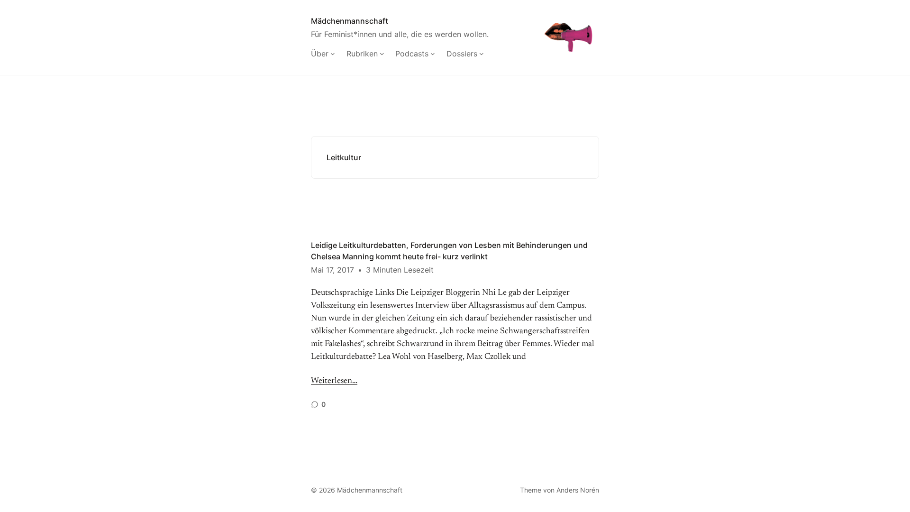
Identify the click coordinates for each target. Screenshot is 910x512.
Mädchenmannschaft (349, 21)
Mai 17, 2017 (332, 269)
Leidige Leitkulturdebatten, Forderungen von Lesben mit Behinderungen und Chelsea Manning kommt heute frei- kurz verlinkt (449, 250)
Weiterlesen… (334, 381)
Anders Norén (577, 490)
